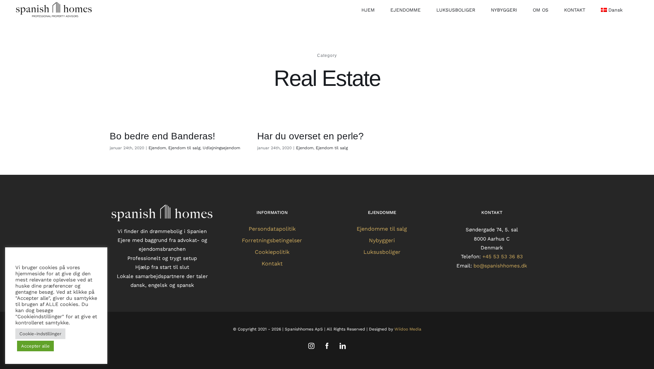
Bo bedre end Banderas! (162, 136)
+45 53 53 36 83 (502, 256)
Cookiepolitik (272, 252)
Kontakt (272, 263)
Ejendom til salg (184, 147)
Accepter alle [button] (35, 346)
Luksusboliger (382, 252)
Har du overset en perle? (310, 136)
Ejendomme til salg (382, 229)
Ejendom (157, 147)
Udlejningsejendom (221, 147)
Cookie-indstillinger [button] (40, 333)
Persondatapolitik (272, 229)
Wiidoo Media (407, 329)
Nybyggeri (382, 240)
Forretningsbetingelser (272, 240)
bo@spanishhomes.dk (500, 266)
